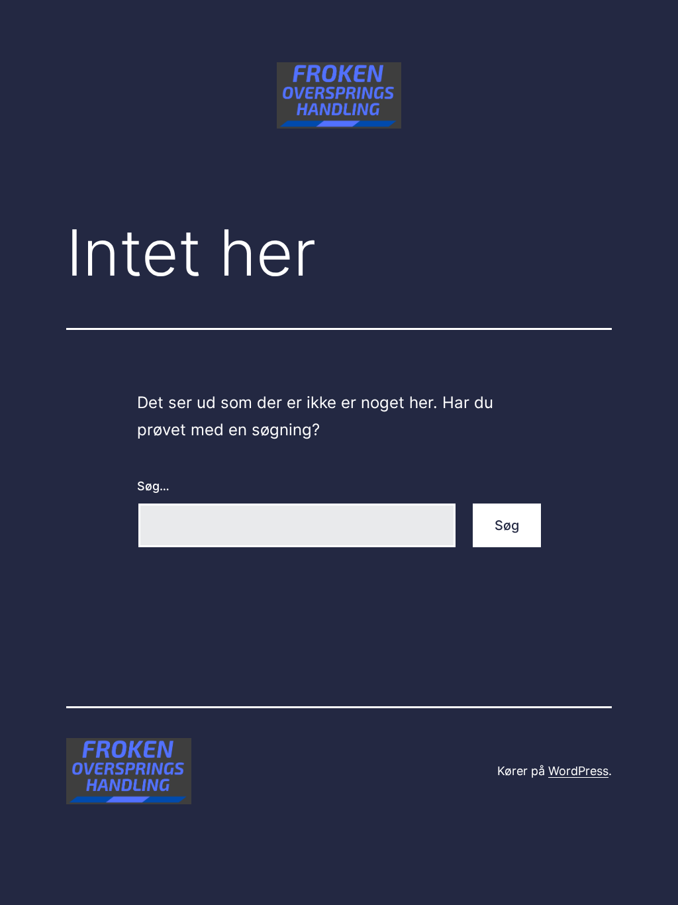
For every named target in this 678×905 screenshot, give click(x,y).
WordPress (578, 771)
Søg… (153, 486)
